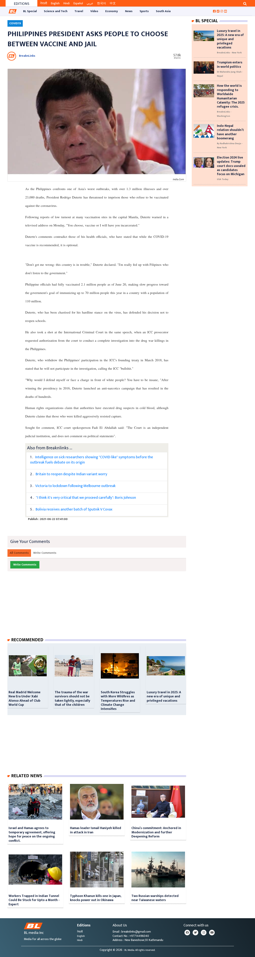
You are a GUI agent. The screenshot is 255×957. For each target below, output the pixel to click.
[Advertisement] (99, 608)
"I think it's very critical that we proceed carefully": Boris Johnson (86, 497)
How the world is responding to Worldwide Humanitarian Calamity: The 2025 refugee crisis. (231, 96)
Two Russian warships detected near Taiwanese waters (155, 898)
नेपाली (43, 3)
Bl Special (206, 21)
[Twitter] (195, 932)
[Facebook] (187, 932)
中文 (113, 3)
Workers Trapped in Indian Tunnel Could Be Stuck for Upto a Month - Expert (34, 900)
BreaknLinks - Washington (224, 114)
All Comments (19, 552)
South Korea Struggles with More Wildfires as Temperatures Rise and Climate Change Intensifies (118, 701)
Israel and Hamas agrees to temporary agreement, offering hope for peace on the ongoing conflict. (32, 834)
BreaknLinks (27, 55)
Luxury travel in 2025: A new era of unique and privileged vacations (164, 696)
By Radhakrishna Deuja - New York (229, 145)
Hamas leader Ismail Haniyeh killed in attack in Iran (95, 830)
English (55, 3)
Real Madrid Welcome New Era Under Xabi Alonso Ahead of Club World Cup (25, 698)
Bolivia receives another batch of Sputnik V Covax (73, 509)
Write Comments (44, 552)
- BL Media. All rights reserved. (139, 950)
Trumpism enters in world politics (229, 64)
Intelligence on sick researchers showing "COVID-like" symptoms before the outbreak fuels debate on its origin (91, 460)
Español (78, 3)
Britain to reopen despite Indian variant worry (71, 474)
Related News (26, 776)
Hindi (66, 3)
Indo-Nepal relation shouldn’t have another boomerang (230, 132)
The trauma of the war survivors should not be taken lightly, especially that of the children (72, 698)
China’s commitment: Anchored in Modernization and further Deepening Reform (156, 832)
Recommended (27, 640)
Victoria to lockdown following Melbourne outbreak (75, 486)
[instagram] (203, 932)
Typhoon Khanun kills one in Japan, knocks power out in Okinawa (95, 898)
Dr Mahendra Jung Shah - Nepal (230, 74)
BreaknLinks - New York (229, 52)
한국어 (101, 3)
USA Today (222, 179)
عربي (90, 3)
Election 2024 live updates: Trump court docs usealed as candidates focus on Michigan (231, 166)
